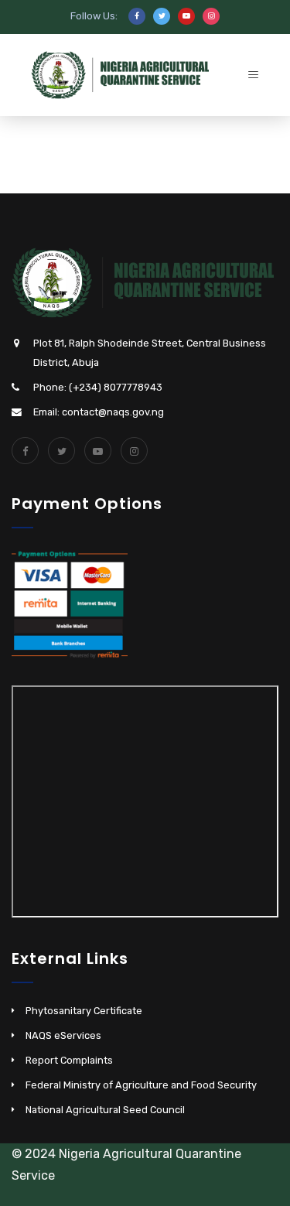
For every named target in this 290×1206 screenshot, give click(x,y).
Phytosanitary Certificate (84, 1010)
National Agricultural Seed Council (105, 1109)
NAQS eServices (63, 1035)
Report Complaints (69, 1060)
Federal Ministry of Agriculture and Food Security (141, 1085)
